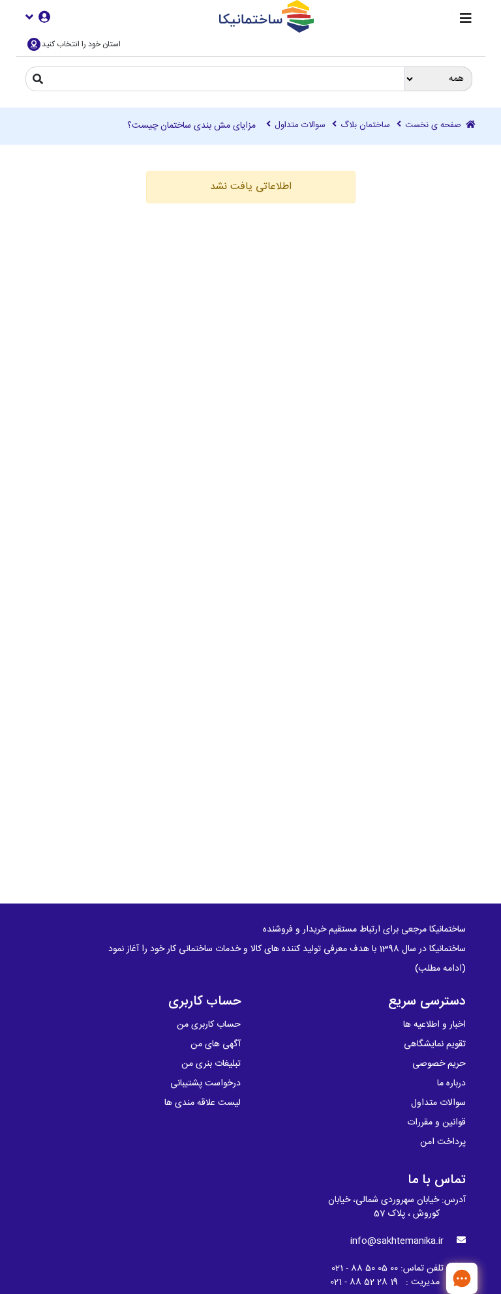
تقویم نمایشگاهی (435, 1044)
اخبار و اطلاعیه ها (434, 1025)
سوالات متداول (300, 125)
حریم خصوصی (439, 1064)
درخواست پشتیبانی (205, 1083)
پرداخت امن (443, 1142)
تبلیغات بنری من (211, 1064)
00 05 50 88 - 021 (364, 1268)
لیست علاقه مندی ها (202, 1103)
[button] (37, 16)
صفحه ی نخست (434, 125)
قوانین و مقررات (436, 1122)
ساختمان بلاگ (365, 125)
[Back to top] (419, 1277)
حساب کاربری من (209, 1025)
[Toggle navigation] (465, 19)
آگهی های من (215, 1044)
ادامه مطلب (440, 969)
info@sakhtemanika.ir (397, 1241)
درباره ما (451, 1083)
